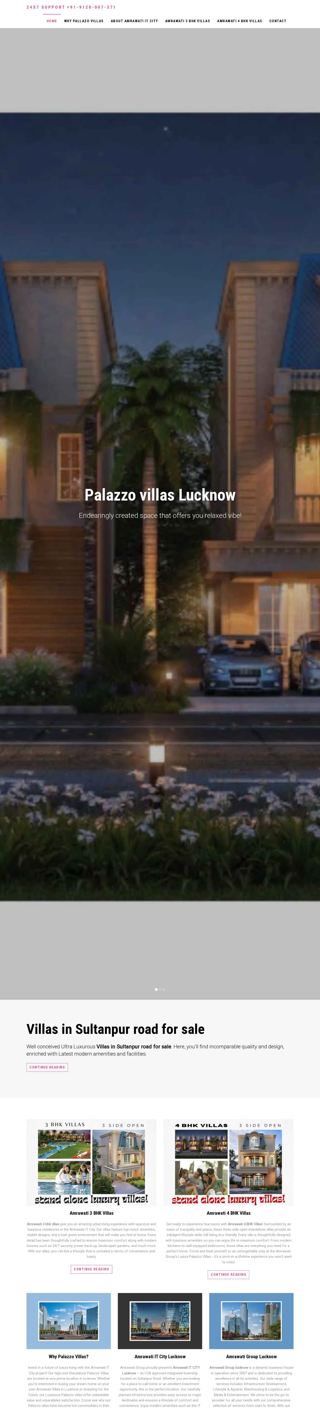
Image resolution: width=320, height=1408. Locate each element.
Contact (278, 21)
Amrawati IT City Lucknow (160, 1356)
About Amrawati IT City (134, 21)
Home (52, 21)
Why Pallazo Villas (84, 21)
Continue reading (47, 1067)
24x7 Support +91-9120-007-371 (71, 7)
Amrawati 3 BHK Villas (187, 21)
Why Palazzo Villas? (69, 1356)
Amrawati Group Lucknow (251, 1356)
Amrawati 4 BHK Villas (239, 21)
